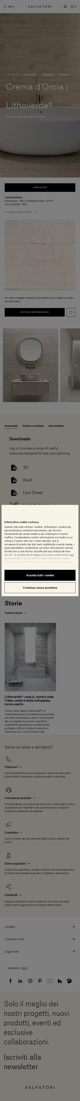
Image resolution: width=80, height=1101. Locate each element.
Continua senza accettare (40, 587)
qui (72, 555)
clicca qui (66, 562)
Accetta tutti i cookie (40, 575)
